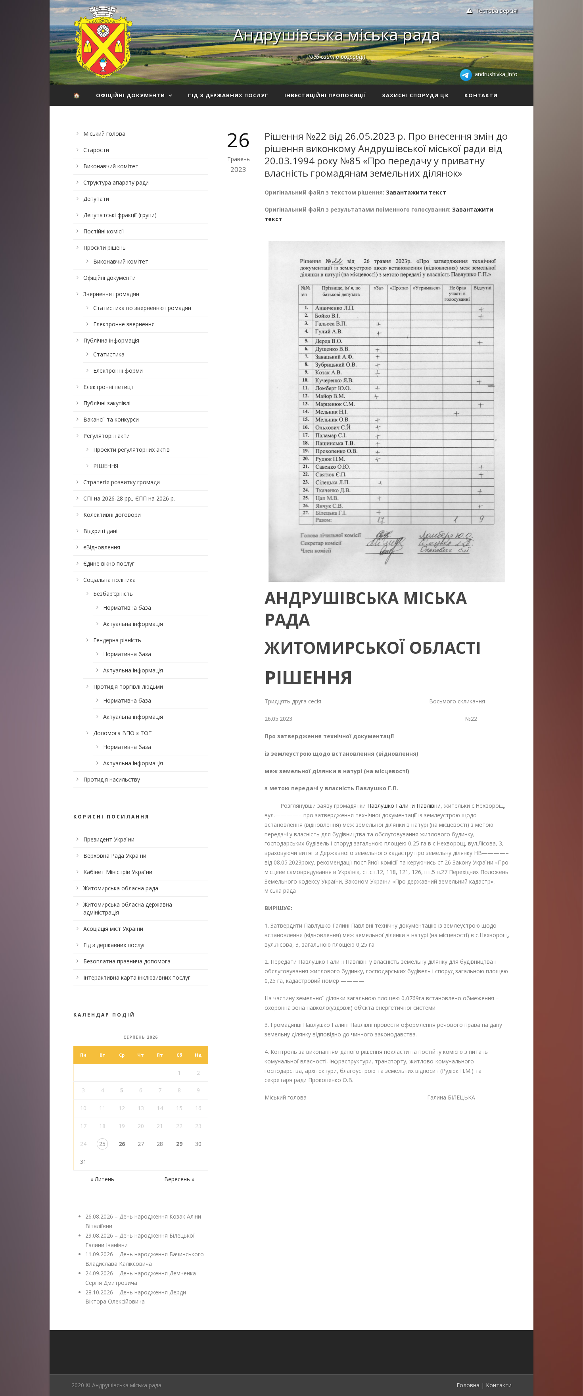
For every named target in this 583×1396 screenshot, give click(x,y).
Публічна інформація (111, 340)
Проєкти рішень (104, 247)
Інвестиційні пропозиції (325, 95)
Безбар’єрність (113, 593)
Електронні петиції (108, 387)
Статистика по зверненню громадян (142, 308)
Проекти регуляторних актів (131, 449)
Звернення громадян (111, 294)
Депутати (96, 198)
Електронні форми (118, 370)
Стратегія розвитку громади (121, 482)
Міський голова (104, 133)
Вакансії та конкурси (111, 419)
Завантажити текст (416, 192)
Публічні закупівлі (106, 403)
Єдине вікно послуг (108, 563)
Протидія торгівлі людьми (128, 686)
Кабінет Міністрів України (117, 872)
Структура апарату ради (116, 182)
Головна (467, 1385)
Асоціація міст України (113, 928)
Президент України (108, 839)
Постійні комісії (103, 231)
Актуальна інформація (133, 624)
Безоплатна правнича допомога (127, 961)
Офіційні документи (130, 95)
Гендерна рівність (117, 640)
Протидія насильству (111, 779)
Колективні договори (112, 514)
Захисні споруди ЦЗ (415, 95)
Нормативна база (127, 607)
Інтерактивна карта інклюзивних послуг (136, 977)
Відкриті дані (100, 531)
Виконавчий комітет (110, 166)
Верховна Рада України (114, 855)
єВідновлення (101, 547)
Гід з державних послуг (228, 95)
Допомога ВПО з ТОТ (122, 733)
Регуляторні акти (106, 435)
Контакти (481, 95)
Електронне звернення (124, 324)
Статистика (109, 354)
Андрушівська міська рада (336, 34)
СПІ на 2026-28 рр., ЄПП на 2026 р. (129, 498)
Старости (96, 150)
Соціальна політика (109, 579)
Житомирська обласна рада (120, 888)
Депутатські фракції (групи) (120, 215)
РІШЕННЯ (105, 466)
